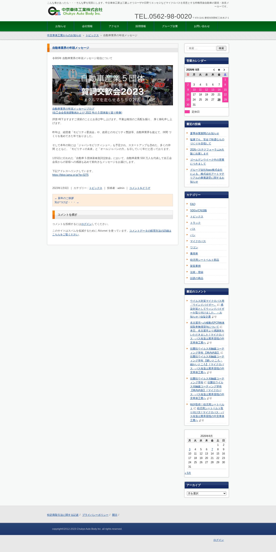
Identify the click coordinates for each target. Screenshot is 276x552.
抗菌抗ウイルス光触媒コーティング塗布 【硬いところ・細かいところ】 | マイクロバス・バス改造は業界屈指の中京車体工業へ (207, 364)
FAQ (192, 204)
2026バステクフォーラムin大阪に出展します (207, 151)
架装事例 (195, 265)
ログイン (86, 224)
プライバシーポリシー (95, 514)
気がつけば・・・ (67, 202)
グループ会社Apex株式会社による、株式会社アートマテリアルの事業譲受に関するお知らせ (207, 175)
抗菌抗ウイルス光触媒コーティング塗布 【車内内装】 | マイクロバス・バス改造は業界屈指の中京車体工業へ (207, 390)
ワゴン (194, 247)
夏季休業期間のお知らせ (204, 133)
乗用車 (194, 253)
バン (192, 235)
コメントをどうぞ (139, 188)
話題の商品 (196, 278)
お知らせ (60, 26)
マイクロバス (198, 241)
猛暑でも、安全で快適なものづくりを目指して (207, 141)
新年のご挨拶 (64, 198)
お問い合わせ (202, 26)
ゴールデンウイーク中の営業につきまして (207, 161)
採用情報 (140, 26)
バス (192, 228)
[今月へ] (219, 69)
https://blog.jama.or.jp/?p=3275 (70, 174)
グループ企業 (170, 26)
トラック (195, 222)
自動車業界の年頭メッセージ (69, 108)
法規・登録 (196, 272)
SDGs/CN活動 (198, 210)
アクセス (114, 26)
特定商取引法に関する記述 (63, 514)
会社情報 (87, 26)
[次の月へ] (225, 69)
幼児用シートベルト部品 (204, 259)
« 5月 (188, 473)
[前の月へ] (213, 69)
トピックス (95, 188)
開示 (114, 514)
